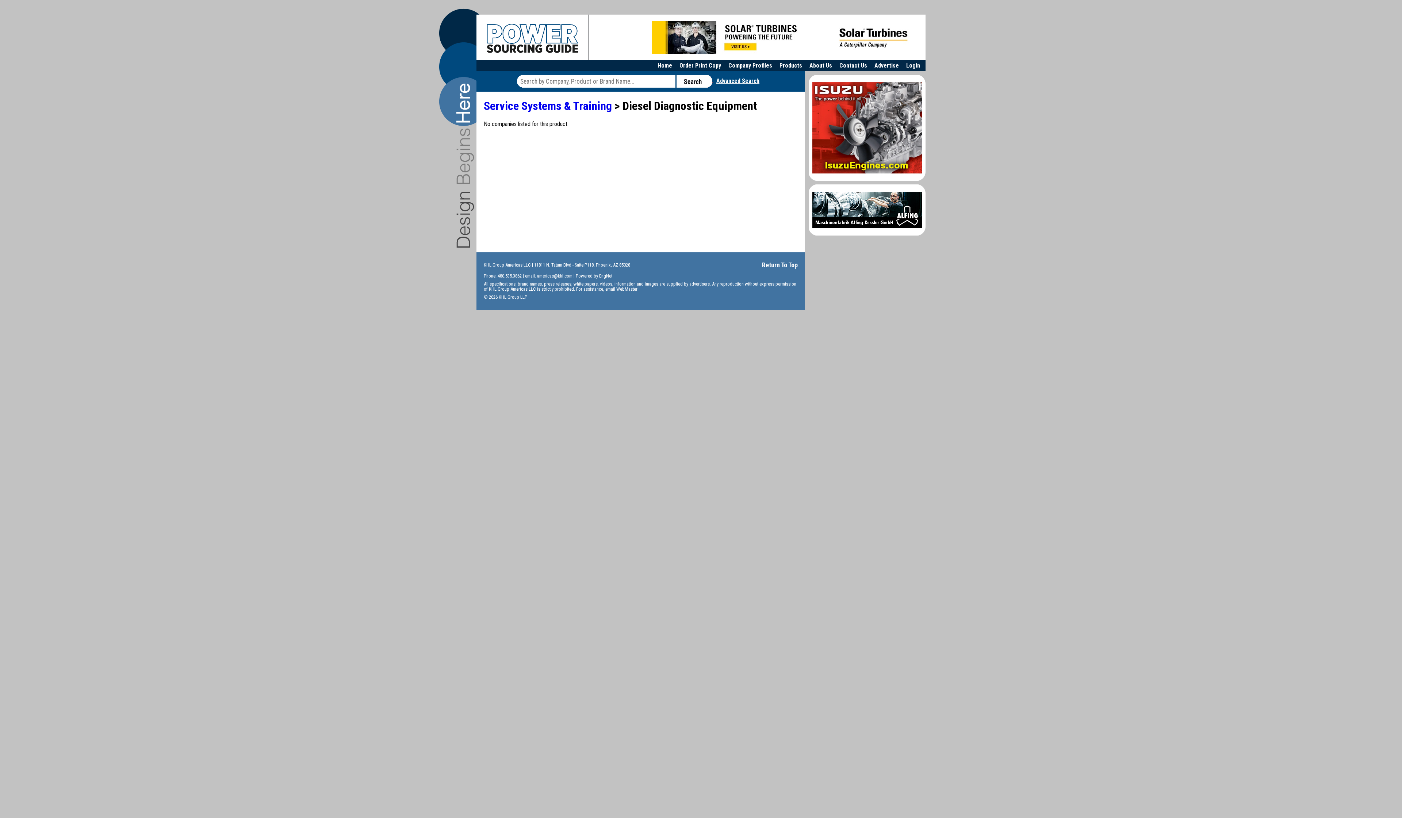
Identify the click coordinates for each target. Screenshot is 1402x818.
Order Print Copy (700, 65)
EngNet (605, 276)
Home (665, 65)
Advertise (886, 65)
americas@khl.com (554, 276)
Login (913, 65)
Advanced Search (737, 80)
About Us (820, 65)
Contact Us (853, 65)
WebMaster (626, 289)
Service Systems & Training (548, 106)
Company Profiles (750, 65)
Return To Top (780, 265)
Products (790, 65)
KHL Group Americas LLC (507, 265)
